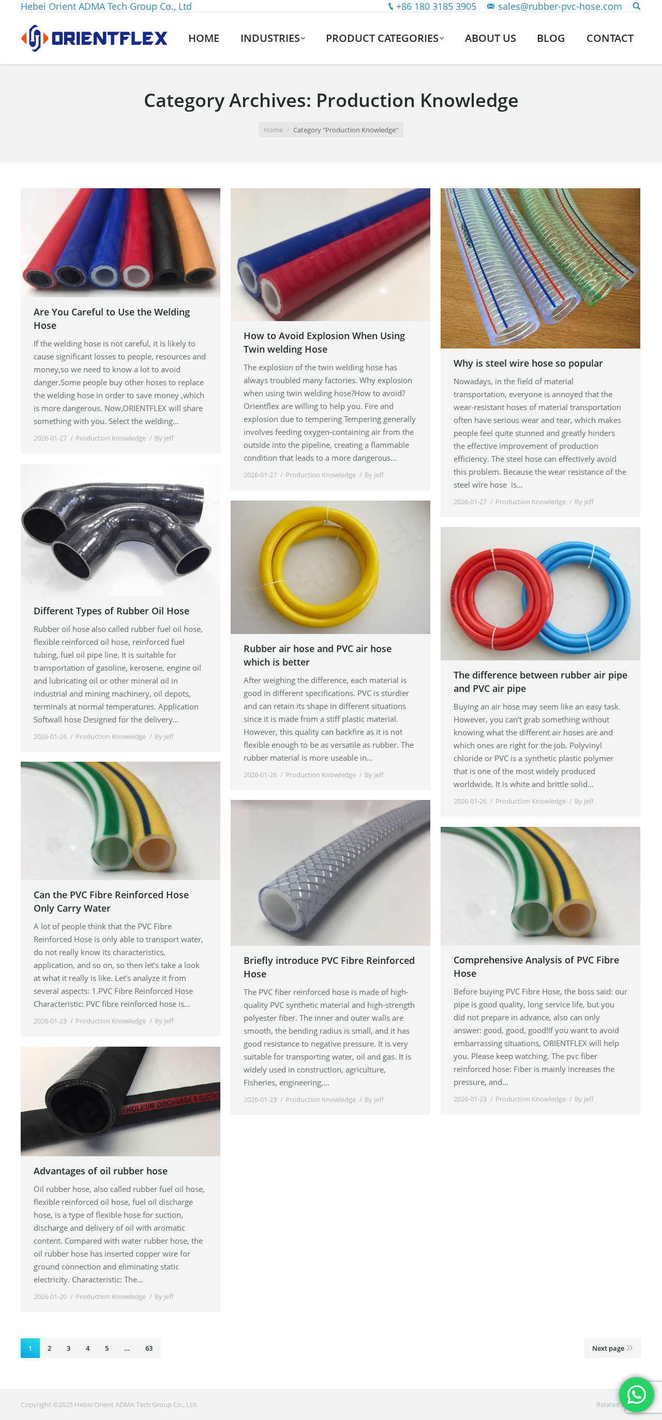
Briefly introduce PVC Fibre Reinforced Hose (329, 967)
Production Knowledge (111, 438)
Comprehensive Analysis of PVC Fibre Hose (536, 966)
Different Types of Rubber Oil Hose (111, 611)
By (164, 438)
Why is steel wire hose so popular (528, 363)
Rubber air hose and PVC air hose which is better (318, 655)
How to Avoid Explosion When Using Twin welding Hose (324, 342)
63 (149, 1348)
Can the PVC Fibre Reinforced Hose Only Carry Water (111, 901)
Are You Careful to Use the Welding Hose (112, 318)
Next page (608, 1348)
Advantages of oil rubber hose (101, 1171)
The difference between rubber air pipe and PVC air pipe (540, 681)
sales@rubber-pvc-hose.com (560, 6)
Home (273, 129)
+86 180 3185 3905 (436, 6)
